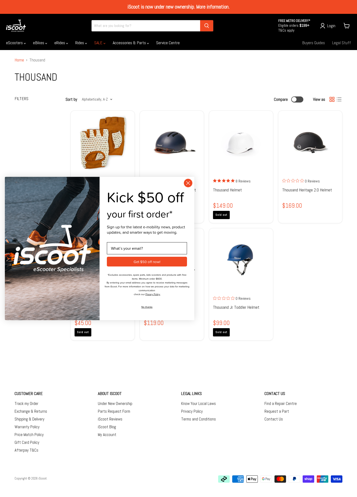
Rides (80, 42)
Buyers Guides (313, 42)
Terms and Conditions (198, 419)
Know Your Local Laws (198, 403)
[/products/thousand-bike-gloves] (103, 143)
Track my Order (26, 403)
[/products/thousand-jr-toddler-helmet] (241, 260)
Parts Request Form (114, 411)
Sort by (71, 99)
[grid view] (331, 99)
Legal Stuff (341, 42)
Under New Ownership (115, 403)
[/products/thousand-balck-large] (241, 143)
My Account (107, 434)
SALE (98, 42)
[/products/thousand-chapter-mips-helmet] (172, 143)
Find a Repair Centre (280, 403)
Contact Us (273, 419)
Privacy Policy (192, 411)
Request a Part (276, 411)
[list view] (338, 99)
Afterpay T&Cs (26, 450)
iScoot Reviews (110, 419)
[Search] (206, 25)
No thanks (147, 306)
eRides (60, 42)
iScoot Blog (107, 426)
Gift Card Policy (27, 442)
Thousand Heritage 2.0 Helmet (307, 190)
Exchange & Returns (31, 411)
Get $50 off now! (147, 261)
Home (19, 60)
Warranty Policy (27, 426)
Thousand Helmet (227, 190)
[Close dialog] (188, 183)
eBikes (39, 42)
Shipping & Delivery (29, 419)
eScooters (15, 42)
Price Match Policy (29, 434)
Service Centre (168, 42)
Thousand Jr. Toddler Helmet (236, 307)
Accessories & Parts (130, 42)
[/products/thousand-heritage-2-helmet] (310, 143)
